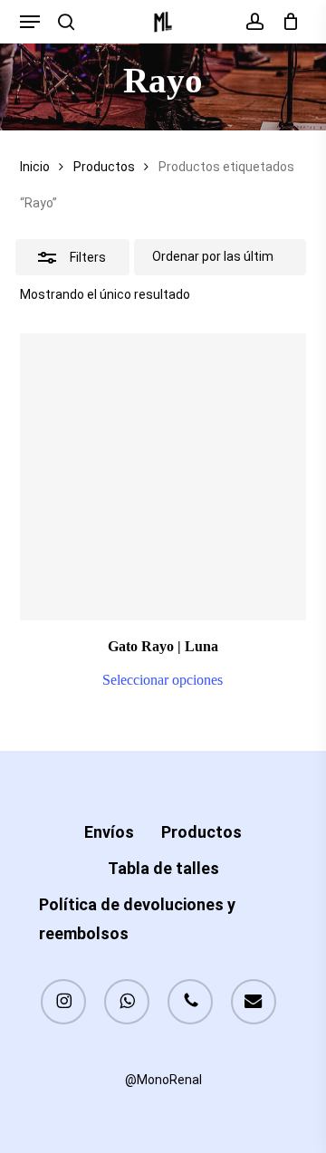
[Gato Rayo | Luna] (163, 476)
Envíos (109, 831)
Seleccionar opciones (162, 679)
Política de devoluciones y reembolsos (137, 919)
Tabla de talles (163, 868)
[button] (30, 22)
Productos (104, 166)
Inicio (35, 166)
